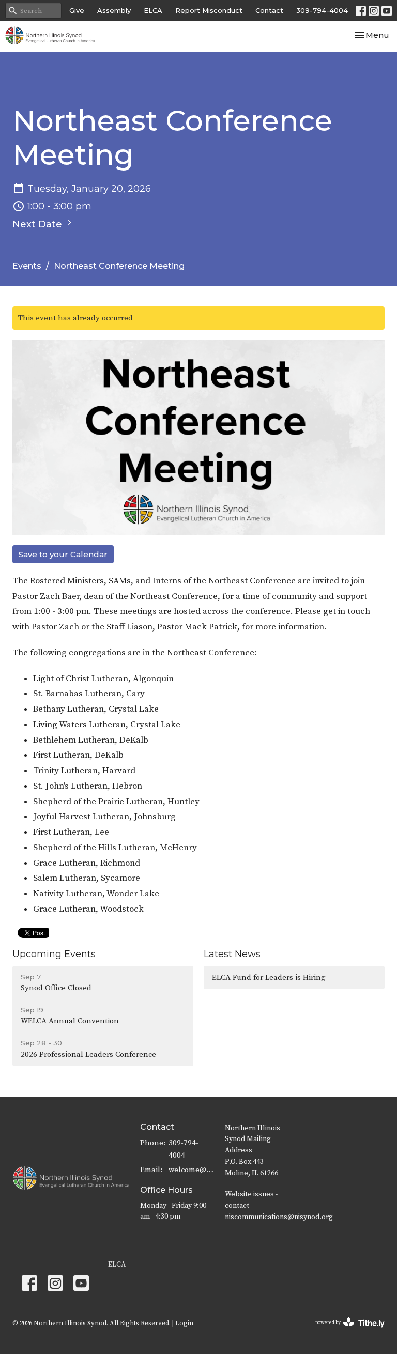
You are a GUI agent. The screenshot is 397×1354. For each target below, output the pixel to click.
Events (26, 266)
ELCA (153, 10)
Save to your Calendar (63, 554)
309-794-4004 (322, 10)
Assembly (114, 10)
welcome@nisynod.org (192, 1170)
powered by (344, 1331)
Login (184, 1323)
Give (76, 10)
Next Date (38, 224)
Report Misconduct (208, 10)
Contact (269, 10)
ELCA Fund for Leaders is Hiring (269, 977)
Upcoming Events (54, 954)
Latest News (232, 954)
